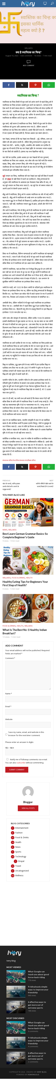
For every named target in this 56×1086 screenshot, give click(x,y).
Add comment (26, 55)
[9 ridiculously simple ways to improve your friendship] (15, 991)
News (5, 530)
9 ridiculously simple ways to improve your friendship (38, 989)
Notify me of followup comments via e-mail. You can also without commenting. (26, 761)
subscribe (21, 762)
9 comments (33, 1031)
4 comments (33, 1046)
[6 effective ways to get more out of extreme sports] (15, 1007)
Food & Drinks (18, 578)
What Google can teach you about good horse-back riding (38, 974)
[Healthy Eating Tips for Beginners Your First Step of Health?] (28, 560)
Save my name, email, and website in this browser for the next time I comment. (26, 734)
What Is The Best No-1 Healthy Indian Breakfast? (25, 631)
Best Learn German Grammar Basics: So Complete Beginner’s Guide (25, 535)
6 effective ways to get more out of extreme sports (37, 1005)
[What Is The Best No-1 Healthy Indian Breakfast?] (28, 608)
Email (8, 706)
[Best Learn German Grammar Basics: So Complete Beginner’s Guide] (28, 512)
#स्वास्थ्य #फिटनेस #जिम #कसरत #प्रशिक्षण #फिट (19, 460)
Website (8, 719)
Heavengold (33, 1075)
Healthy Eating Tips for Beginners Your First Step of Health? (25, 583)
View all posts (28, 808)
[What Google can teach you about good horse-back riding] (15, 976)
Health (29, 578)
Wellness (29, 48)
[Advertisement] (28, 912)
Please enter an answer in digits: (19, 742)
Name (8, 693)
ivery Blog (42, 1072)
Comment (10, 658)
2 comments (33, 1062)
